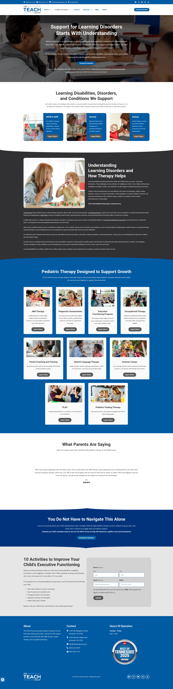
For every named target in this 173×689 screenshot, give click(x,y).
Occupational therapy (94, 213)
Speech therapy (28, 213)
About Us (77, 10)
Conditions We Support (61, 10)
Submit (98, 598)
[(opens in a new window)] (135, 2)
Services (46, 10)
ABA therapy (44, 215)
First (94, 571)
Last (120, 571)
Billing (97, 10)
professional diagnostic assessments (115, 220)
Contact (104, 10)
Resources (86, 10)
